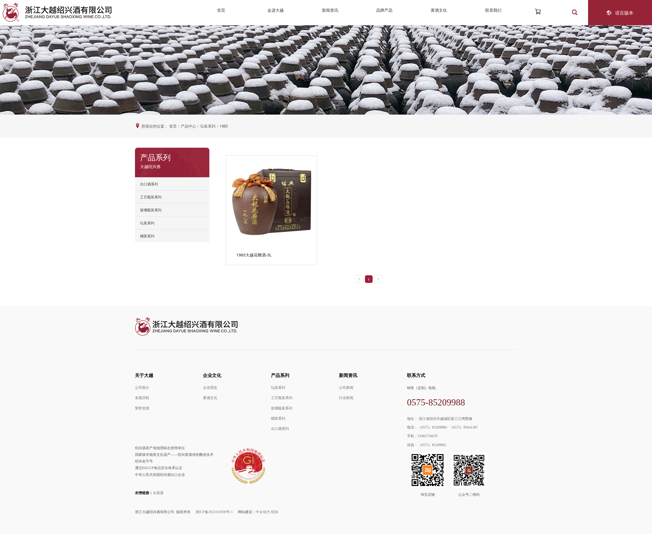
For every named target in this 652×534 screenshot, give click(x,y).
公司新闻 (346, 388)
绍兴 (274, 512)
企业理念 (210, 388)
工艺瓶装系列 (281, 398)
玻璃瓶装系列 (281, 408)
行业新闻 (346, 398)
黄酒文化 (439, 10)
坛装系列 (278, 388)
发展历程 (142, 398)
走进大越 (275, 10)
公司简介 (142, 388)
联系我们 (493, 10)
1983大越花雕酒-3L (254, 255)
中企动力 (263, 512)
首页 (221, 10)
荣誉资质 (142, 408)
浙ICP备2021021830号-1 (214, 512)
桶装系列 (147, 235)
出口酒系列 (149, 183)
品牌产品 (384, 10)
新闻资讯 (330, 10)
